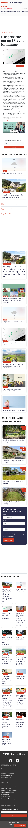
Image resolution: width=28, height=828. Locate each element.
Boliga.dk (8, 120)
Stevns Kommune (5, 796)
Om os (2, 769)
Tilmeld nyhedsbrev (20, 825)
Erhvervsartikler (5, 794)
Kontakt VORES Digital (6, 775)
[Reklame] (14, 127)
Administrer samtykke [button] (6, 777)
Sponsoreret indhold (6, 801)
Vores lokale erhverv (6, 788)
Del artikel (19, 66)
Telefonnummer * (7, 515)
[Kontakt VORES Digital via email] (17, 760)
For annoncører (5, 771)
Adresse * (5, 527)
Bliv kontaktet (8, 540)
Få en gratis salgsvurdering (8, 799)
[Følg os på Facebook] (10, 760)
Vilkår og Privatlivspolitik (7, 773)
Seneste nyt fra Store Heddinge (8, 786)
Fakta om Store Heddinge (7, 792)
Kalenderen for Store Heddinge (9, 790)
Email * (5, 521)
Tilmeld (14, 147)
